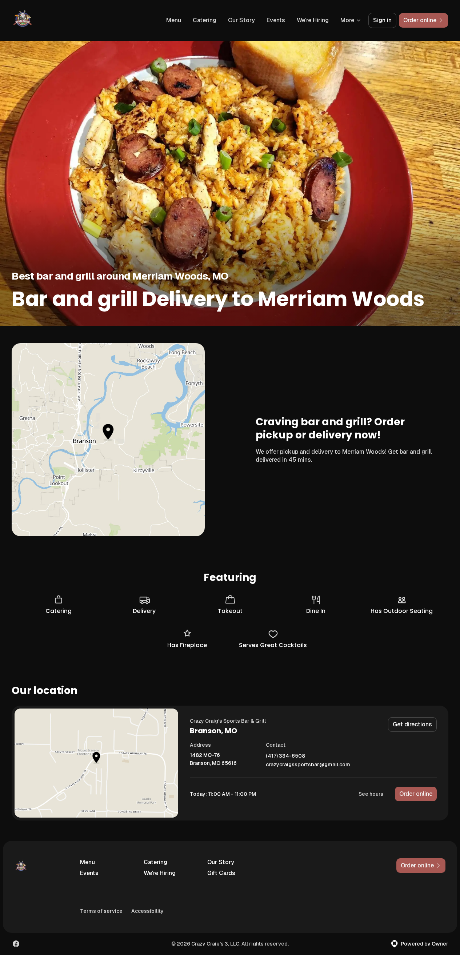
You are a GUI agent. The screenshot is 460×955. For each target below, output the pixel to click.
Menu (173, 20)
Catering (204, 20)
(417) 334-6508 (285, 756)
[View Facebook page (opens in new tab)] (16, 943)
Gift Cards (221, 873)
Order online (415, 794)
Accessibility (147, 911)
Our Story (241, 20)
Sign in (382, 20)
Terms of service (101, 911)
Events (276, 20)
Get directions (412, 724)
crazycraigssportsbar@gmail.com (308, 764)
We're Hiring (313, 20)
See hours (371, 794)
